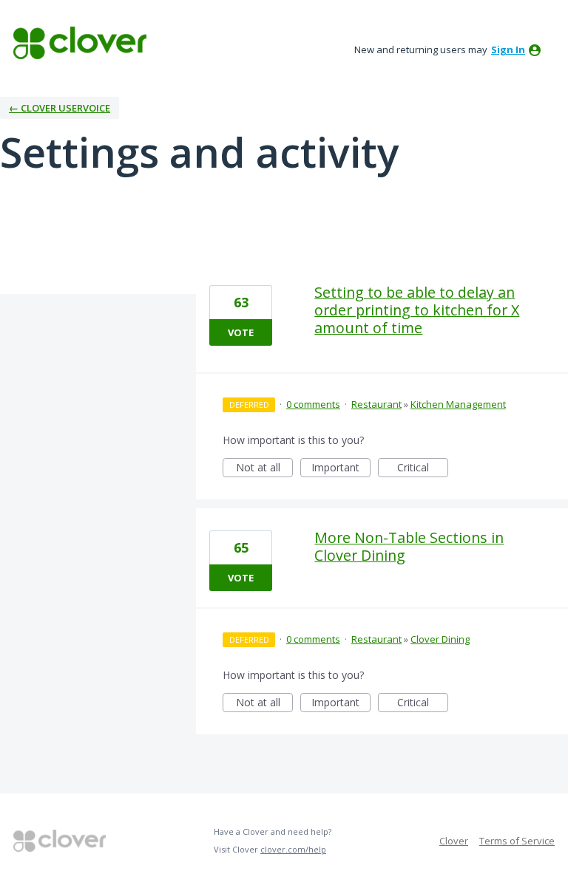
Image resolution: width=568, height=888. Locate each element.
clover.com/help (293, 849)
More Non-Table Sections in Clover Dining (409, 546)
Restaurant (376, 404)
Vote (241, 332)
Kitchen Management (458, 404)
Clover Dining (440, 639)
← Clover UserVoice (59, 108)
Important (341, 468)
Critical (422, 468)
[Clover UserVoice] (79, 43)
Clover (453, 840)
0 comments (313, 404)
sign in (508, 49)
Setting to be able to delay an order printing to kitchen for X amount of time (416, 310)
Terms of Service (517, 840)
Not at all (264, 468)
